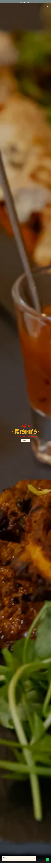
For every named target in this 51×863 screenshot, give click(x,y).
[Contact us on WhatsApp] (47, 859)
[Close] (34, 858)
